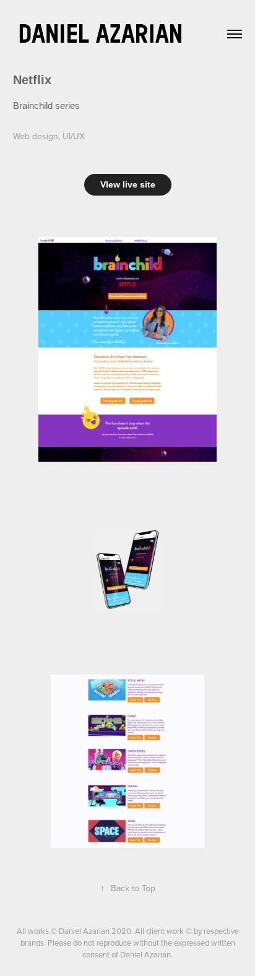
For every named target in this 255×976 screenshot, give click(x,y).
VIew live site (127, 184)
